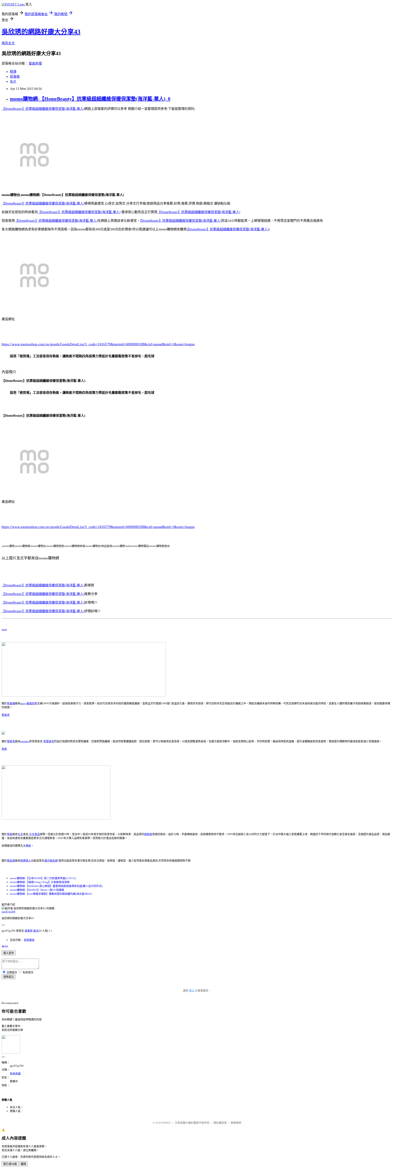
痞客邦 (29, 930)
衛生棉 (11, 860)
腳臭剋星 (31, 703)
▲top (5, 945)
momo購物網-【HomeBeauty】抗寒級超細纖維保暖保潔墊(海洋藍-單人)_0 (90, 98)
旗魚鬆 (148, 834)
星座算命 (29, 939)
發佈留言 (8, 976)
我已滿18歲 (10, 1163)
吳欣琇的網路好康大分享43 (41, 31)
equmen (24, 741)
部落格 (15, 76)
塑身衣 (6, 714)
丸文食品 (34, 834)
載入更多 (8, 953)
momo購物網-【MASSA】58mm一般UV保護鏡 (37, 889)
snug (4, 629)
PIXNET (166, 1122)
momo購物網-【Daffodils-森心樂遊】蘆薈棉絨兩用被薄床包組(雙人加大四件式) (56, 886)
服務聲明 (236, 1122)
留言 (36, 930)
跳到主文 (8, 43)
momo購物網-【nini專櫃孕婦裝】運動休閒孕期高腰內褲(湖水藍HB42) (51, 893)
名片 (13, 81)
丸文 (20, 834)
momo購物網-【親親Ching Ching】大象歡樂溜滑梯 (40, 882)
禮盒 (28, 845)
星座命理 (35, 63)
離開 (23, 1163)
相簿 (13, 71)
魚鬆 (4, 748)
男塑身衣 (48, 741)
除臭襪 (11, 703)
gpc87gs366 (8, 911)
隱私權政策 (220, 1122)
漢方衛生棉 (51, 860)
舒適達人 (25, 860)
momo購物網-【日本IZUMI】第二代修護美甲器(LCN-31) (43, 878)
